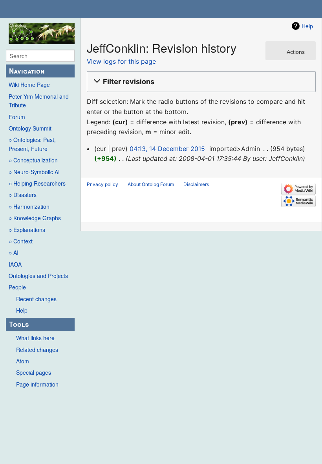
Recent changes (36, 299)
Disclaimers (196, 184)
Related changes (37, 350)
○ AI (13, 252)
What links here (35, 338)
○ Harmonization (29, 206)
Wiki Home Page (29, 84)
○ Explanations (27, 230)
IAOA (15, 264)
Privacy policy (102, 184)
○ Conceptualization (33, 160)
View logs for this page (121, 61)
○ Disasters (23, 195)
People (17, 287)
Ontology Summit (30, 128)
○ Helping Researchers (37, 183)
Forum (17, 117)
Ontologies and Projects (38, 276)
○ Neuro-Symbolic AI (34, 172)
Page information (37, 384)
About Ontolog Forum (151, 184)
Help (21, 310)
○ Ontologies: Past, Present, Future (32, 144)
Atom (22, 361)
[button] (200, 82)
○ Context (21, 241)
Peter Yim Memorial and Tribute (39, 100)
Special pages (33, 372)
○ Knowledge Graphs (35, 218)
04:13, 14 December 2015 (167, 149)
